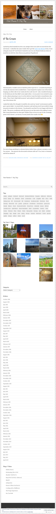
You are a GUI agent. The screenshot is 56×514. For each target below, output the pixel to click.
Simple (14, 213)
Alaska (5, 196)
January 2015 (6, 404)
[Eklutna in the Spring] (24, 260)
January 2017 (6, 346)
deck (43, 198)
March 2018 (6, 312)
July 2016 (5, 357)
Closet (22, 198)
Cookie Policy (30, 511)
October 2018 (6, 299)
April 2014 (5, 428)
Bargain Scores (12, 157)
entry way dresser (40, 49)
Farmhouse (27, 201)
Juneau (42, 206)
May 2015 (5, 394)
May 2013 (5, 457)
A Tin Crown (9, 38)
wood (23, 216)
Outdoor (42, 208)
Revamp (36, 211)
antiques (10, 196)
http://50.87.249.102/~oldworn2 (14, 477)
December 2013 (7, 439)
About (31, 29)
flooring (6, 203)
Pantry (5, 211)
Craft (34, 198)
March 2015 (6, 399)
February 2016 (7, 370)
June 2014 (5, 423)
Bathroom (35, 157)
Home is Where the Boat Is (13, 485)
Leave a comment (48, 42)
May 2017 (5, 336)
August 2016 (6, 354)
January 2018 (6, 317)
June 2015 (5, 391)
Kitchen (46, 206)
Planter (19, 211)
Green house (40, 203)
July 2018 (5, 304)
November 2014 (7, 410)
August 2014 (6, 418)
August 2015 (6, 386)
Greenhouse (32, 203)
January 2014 (6, 436)
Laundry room (7, 208)
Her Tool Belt (9, 493)
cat (13, 198)
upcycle (48, 213)
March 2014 (6, 431)
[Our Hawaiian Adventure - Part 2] (32, 246)
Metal (30, 208)
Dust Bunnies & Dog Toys (10, 178)
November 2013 (7, 441)
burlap (9, 198)
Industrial (36, 206)
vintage (10, 216)
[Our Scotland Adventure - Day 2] (10, 246)
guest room (47, 203)
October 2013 (6, 444)
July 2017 (5, 333)
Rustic (43, 211)
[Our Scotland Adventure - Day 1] (46, 246)
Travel (44, 213)
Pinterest (10, 211)
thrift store (38, 213)
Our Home (25, 157)
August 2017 (6, 331)
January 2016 (6, 373)
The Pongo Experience (12, 490)
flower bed (11, 203)
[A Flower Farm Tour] (46, 260)
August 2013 (6, 449)
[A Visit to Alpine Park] (10, 231)
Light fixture (15, 208)
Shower (40, 157)
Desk (51, 198)
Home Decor (20, 157)
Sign (11, 213)
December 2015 (7, 375)
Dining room (7, 201)
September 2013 (7, 447)
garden (20, 203)
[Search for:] (28, 186)
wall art (49, 157)
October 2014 (6, 412)
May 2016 (5, 362)
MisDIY (8, 480)
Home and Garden (21, 206)
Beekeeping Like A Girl (12, 472)
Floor (47, 201)
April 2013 (5, 460)
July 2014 (5, 420)
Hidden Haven (9, 469)
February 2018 (7, 315)
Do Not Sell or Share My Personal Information (39, 508)
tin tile (44, 157)
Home (25, 29)
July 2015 (5, 389)
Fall (22, 201)
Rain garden (29, 211)
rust (40, 211)
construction (28, 198)
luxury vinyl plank (23, 208)
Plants (23, 211)
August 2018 (6, 302)
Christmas (17, 198)
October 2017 (6, 325)
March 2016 (6, 368)
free (16, 203)
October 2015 (6, 381)
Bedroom (49, 196)
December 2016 (7, 349)
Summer (33, 213)
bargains (37, 196)
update (5, 216)
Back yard (21, 196)
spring (23, 213)
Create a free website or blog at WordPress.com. (17, 508)
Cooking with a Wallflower (13, 488)
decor (47, 198)
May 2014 (5, 425)
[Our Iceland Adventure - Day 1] (10, 260)
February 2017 (7, 344)
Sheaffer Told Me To (11, 475)
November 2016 (7, 352)
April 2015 (5, 396)
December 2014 (7, 407)
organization (36, 208)
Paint (46, 208)
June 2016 (5, 360)
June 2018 (5, 307)
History (10, 206)
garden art (25, 203)
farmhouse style (35, 201)
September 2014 (7, 415)
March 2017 (6, 341)
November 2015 (7, 378)
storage (28, 213)
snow (19, 213)
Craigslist (38, 198)
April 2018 (5, 310)
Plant (15, 211)
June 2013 (5, 454)
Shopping (6, 213)
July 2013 (5, 452)
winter (19, 216)
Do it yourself (17, 201)
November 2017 (7, 323)
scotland (48, 211)
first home (42, 201)
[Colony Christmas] (24, 231)
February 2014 (7, 433)
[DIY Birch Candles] (46, 275)
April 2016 (5, 365)
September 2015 (7, 383)
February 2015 (7, 402)
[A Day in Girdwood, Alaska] (46, 231)
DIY (12, 201)
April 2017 (5, 339)
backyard (15, 196)
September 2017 (7, 328)
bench (5, 198)
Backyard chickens (29, 196)
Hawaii (5, 206)
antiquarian (9, 483)
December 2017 (7, 320)
